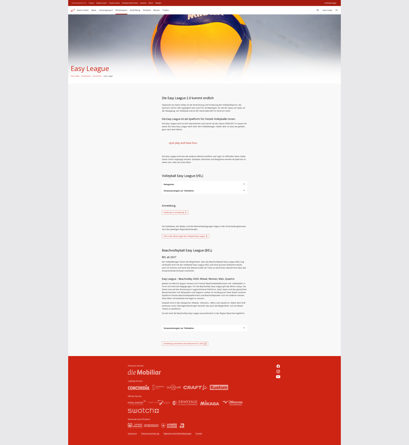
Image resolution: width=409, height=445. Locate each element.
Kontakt (199, 433)
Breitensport (86, 76)
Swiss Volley (75, 76)
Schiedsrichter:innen (130, 3)
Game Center (83, 10)
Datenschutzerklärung (150, 433)
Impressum (132, 433)
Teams (91, 3)
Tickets (165, 10)
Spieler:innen (101, 3)
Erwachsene (97, 76)
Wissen (156, 10)
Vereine (143, 3)
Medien (158, 3)
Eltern (150, 3)
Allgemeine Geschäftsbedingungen (177, 433)
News (93, 10)
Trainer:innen (114, 3)
